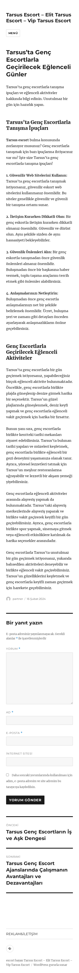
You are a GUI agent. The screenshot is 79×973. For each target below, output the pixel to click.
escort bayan (14, 960)
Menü (13, 33)
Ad (9, 712)
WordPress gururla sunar (50, 965)
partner (18, 598)
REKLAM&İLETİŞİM (21, 934)
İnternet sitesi (19, 753)
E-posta (14, 733)
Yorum (13, 649)
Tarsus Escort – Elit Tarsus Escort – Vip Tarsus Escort (38, 18)
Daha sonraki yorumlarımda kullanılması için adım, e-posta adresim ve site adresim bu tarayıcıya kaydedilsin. (39, 781)
